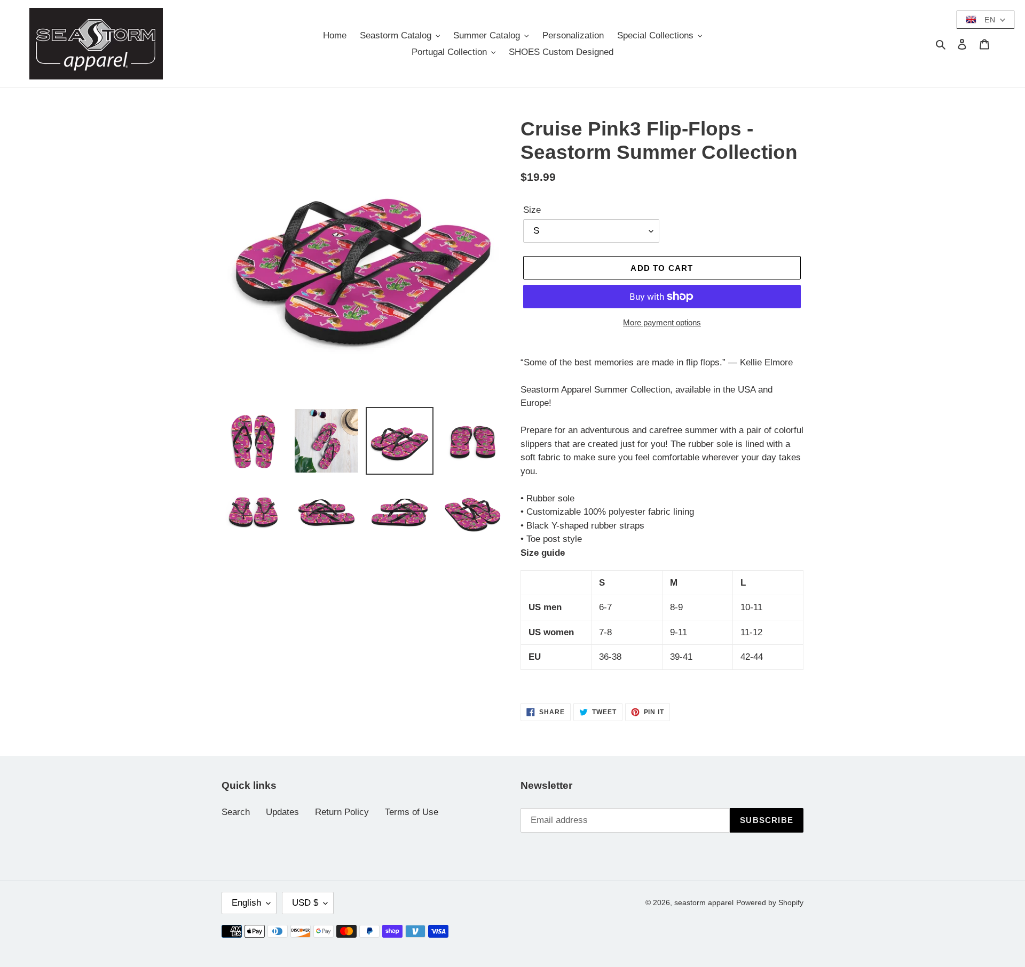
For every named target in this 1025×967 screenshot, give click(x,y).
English (246, 903)
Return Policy (342, 812)
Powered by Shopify (769, 902)
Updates (282, 812)
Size (532, 210)
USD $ (305, 903)
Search (236, 812)
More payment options (662, 322)
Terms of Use (411, 812)
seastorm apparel (704, 902)
